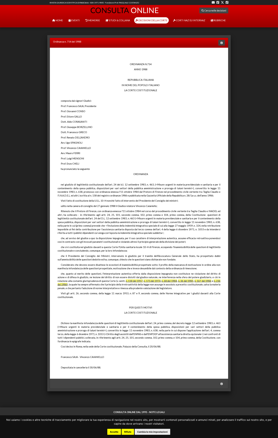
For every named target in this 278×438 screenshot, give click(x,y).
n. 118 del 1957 (134, 280)
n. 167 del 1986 (203, 280)
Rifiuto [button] (127, 431)
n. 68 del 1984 (169, 280)
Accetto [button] (114, 431)
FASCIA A (84, 2)
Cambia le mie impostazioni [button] (152, 431)
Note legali (157, 412)
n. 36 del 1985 (186, 280)
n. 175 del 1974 (152, 280)
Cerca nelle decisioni (215, 10)
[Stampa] (221, 43)
